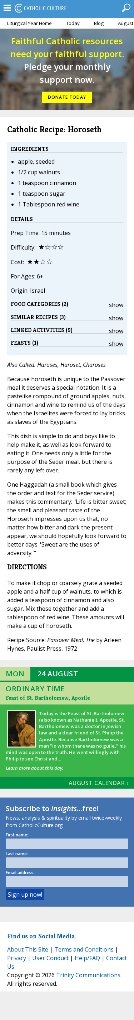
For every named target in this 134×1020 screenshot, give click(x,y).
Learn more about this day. (34, 768)
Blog (99, 23)
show (116, 305)
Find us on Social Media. (41, 936)
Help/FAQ (87, 958)
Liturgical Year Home (29, 23)
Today (73, 23)
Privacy (16, 958)
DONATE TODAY (67, 97)
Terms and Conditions (84, 949)
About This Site (27, 949)
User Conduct (50, 958)
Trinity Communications (88, 975)
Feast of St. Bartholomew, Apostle (48, 698)
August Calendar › (99, 783)
